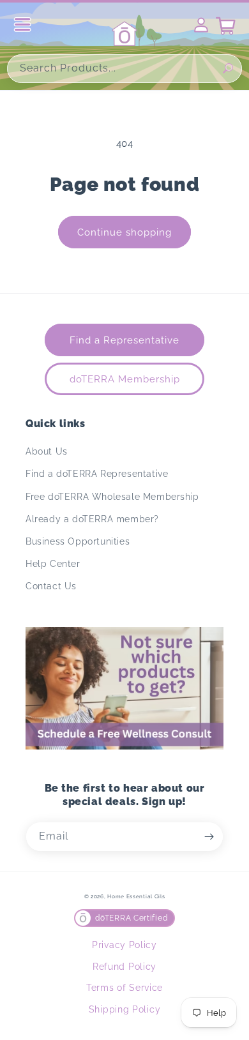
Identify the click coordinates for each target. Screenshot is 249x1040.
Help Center (53, 564)
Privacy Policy (124, 945)
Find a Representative (124, 340)
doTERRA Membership (125, 379)
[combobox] (124, 68)
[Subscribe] (209, 837)
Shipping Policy (125, 1009)
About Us (47, 451)
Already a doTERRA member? (92, 519)
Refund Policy (124, 966)
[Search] (228, 68)
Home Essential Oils (136, 896)
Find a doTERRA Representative (97, 474)
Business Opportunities (78, 541)
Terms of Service (124, 988)
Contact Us (51, 586)
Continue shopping (124, 232)
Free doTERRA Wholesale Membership (112, 497)
